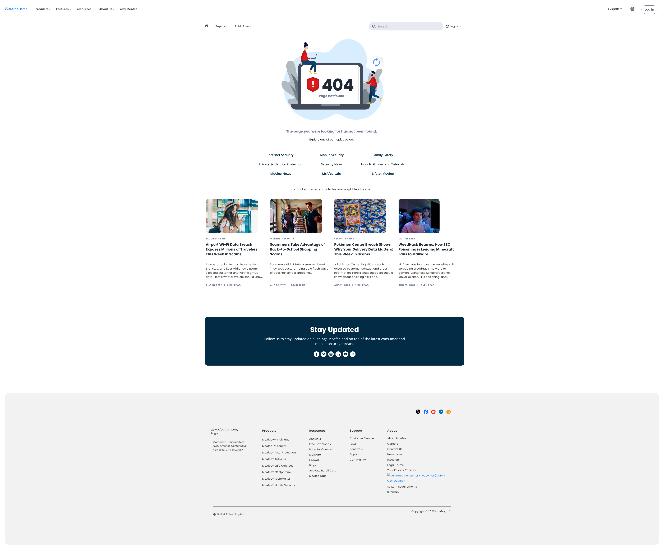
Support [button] (613, 9)
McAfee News (280, 174)
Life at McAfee (383, 174)
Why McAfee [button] (128, 9)
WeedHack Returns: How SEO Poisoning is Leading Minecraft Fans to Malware (426, 249)
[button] (633, 7)
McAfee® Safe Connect (277, 466)
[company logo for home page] (16, 9)
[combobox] (453, 26)
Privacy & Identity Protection (281, 164)
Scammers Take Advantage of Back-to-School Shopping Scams (297, 249)
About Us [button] (105, 9)
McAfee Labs (332, 174)
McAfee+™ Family (274, 446)
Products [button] (41, 9)
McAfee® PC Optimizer (277, 472)
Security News (332, 164)
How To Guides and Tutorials (383, 164)
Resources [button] (83, 9)
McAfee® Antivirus (274, 459)
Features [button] (62, 9)
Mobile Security (332, 155)
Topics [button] (220, 26)
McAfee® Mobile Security (278, 485)
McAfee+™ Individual (276, 440)
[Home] (207, 26)
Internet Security (281, 155)
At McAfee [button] (241, 26)
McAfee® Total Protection (279, 452)
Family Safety (383, 155)
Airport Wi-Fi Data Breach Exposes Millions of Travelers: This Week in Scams (232, 249)
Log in (649, 9)
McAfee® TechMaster (276, 479)
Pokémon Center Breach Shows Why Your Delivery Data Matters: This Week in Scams (363, 249)
